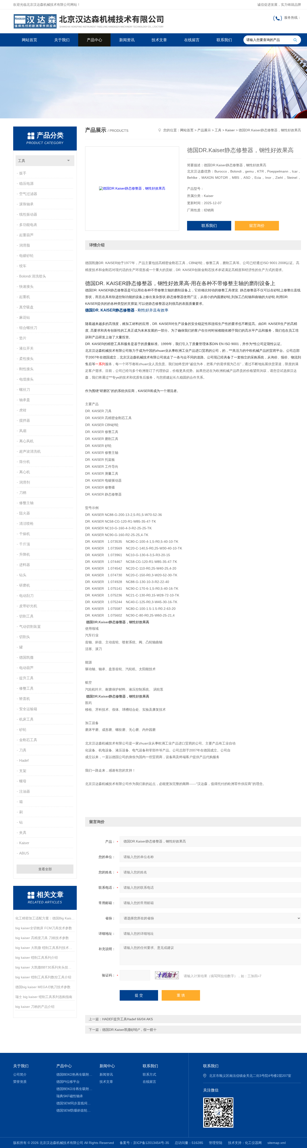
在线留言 (192, 40)
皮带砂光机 (28, 606)
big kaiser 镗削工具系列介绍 (36, 957)
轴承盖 (24, 400)
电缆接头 (26, 379)
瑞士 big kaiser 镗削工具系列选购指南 (43, 997)
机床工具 (26, 719)
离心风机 (26, 441)
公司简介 (20, 1074)
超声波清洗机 (30, 451)
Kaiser (24, 843)
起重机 (24, 297)
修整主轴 (26, 503)
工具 (21, 161)
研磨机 (24, 585)
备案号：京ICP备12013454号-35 (144, 1143)
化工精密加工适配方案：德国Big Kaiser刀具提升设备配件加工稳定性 (45, 918)
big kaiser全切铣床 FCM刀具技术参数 (43, 928)
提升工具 (26, 678)
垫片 (22, 338)
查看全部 (45, 869)
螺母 (22, 781)
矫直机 (24, 699)
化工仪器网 (253, 1143)
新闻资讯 (127, 40)
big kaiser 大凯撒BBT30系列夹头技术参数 (45, 967)
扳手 (22, 173)
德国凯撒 (26, 657)
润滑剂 (24, 482)
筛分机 (24, 462)
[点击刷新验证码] (167, 975)
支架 (22, 771)
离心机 (24, 472)
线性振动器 (28, 214)
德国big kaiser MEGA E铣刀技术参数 (43, 987)
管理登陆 (215, 1143)
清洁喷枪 (26, 523)
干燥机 (24, 534)
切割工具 (26, 616)
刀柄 (22, 492)
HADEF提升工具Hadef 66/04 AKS (127, 1019)
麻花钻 (24, 317)
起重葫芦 (26, 235)
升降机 (24, 554)
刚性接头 (26, 369)
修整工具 (26, 688)
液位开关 (26, 348)
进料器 (24, 565)
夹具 (22, 833)
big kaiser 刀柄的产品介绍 (34, 1007)
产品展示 (204, 130)
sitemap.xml (276, 1143)
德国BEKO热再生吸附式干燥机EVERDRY (74, 1074)
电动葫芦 (26, 668)
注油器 (24, 791)
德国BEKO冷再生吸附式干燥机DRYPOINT (74, 1089)
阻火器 (24, 513)
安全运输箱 (28, 709)
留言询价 (257, 226)
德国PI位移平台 (68, 1082)
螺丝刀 (24, 389)
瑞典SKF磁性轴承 (69, 1096)
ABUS (24, 853)
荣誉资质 (20, 1082)
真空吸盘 (26, 307)
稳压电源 (26, 183)
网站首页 (29, 40)
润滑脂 (24, 245)
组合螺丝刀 (28, 328)
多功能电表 (28, 225)
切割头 (24, 637)
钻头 (22, 575)
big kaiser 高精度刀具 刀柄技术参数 (42, 938)
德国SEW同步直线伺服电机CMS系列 (74, 1103)
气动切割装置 (30, 626)
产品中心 (94, 40)
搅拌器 (24, 420)
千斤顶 (24, 544)
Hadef (24, 760)
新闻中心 (107, 1066)
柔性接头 (26, 359)
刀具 (22, 750)
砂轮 (22, 729)
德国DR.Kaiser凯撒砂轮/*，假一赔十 (129, 1030)
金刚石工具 (28, 740)
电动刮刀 (26, 596)
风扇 (22, 431)
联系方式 (149, 1074)
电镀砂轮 (26, 256)
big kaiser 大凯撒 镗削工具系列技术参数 (45, 948)
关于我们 (62, 40)
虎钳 (22, 410)
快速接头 (26, 286)
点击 (68, 160)
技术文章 (159, 40)
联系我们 (224, 40)
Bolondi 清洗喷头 (32, 276)
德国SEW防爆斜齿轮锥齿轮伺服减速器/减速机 (74, 1110)
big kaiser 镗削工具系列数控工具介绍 (43, 977)
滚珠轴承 (26, 204)
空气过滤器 (28, 194)
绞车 (22, 266)
